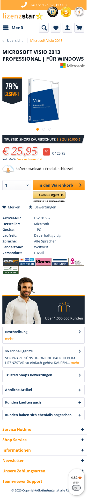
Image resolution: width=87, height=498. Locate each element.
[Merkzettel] (55, 28)
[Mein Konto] (67, 28)
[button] (49, 197)
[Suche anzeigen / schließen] (44, 28)
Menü (17, 27)
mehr (9, 338)
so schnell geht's (19, 351)
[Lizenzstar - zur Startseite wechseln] (22, 16)
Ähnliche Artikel (18, 389)
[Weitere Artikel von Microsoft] (72, 67)
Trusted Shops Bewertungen (28, 375)
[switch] (76, 488)
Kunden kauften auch (23, 402)
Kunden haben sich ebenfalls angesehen (38, 415)
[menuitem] (13, 28)
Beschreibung (16, 331)
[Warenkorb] (79, 28)
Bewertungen (45, 207)
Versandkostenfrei (29, 159)
